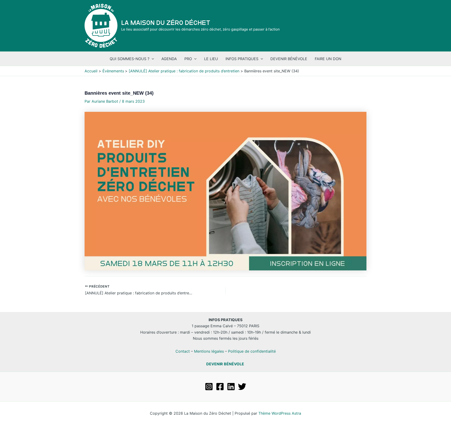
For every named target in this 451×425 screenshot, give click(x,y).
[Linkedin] (231, 386)
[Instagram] (209, 386)
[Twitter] (242, 386)
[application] (151, 59)
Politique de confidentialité (252, 351)
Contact (182, 351)
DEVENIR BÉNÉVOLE (225, 364)
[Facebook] (220, 386)
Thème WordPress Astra (279, 413)
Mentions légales (209, 351)
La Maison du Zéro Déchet (165, 23)
